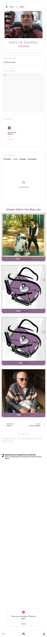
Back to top (25, 434)
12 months (32, 159)
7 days (15, 159)
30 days (23, 159)
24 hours (7, 159)
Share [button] (22, 7)
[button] (3, 633)
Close (23, 624)
